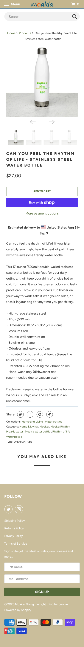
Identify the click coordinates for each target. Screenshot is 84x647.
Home (11, 33)
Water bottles (53, 421)
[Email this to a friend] (49, 414)
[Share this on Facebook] (29, 414)
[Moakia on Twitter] (9, 509)
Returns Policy (14, 528)
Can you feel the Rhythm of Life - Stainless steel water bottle (40, 159)
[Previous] (32, 121)
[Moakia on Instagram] (20, 509)
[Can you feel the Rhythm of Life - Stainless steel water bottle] (42, 81)
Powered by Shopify (17, 610)
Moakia (44, 426)
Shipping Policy (14, 521)
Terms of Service (15, 543)
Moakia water (15, 431)
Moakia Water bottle (38, 431)
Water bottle (14, 436)
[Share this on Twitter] (20, 414)
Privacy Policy (13, 536)
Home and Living (33, 421)
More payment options (42, 213)
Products (25, 33)
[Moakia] (42, 4)
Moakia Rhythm (61, 426)
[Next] (51, 121)
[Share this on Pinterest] (39, 414)
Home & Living (28, 426)
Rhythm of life (61, 431)
